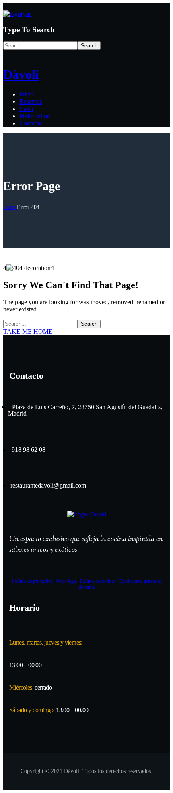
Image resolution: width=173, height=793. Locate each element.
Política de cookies (97, 581)
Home (10, 207)
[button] (86, 331)
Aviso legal (66, 581)
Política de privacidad (32, 581)
